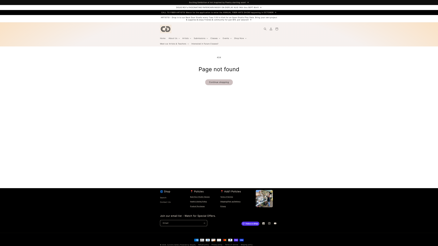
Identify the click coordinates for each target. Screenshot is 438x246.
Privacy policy (217, 245)
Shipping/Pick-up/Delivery (230, 201)
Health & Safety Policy (198, 201)
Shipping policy (247, 245)
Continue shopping (219, 82)
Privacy (223, 206)
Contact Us (165, 202)
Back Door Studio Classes (200, 197)
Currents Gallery (173, 245)
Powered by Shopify (188, 245)
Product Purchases (197, 206)
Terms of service (231, 245)
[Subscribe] (204, 223)
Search (163, 197)
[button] (174, 38)
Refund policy (203, 245)
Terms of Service (226, 197)
